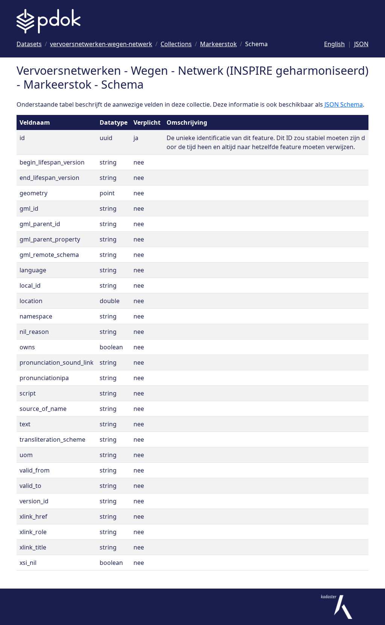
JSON (361, 44)
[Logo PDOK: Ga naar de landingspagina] (48, 21)
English (334, 44)
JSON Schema (343, 104)
